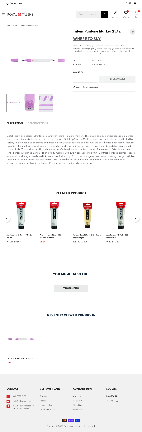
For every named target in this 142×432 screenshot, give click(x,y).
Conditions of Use (47, 410)
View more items (71, 288)
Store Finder (78, 405)
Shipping (43, 396)
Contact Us (78, 401)
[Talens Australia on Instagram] (130, 3)
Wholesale (78, 410)
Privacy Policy (46, 405)
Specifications (38, 123)
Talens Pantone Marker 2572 (20, 358)
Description (15, 123)
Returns (43, 401)
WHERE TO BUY (87, 39)
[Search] (104, 14)
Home (9, 26)
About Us (77, 396)
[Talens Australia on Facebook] (126, 3)
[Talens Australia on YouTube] (135, 3)
